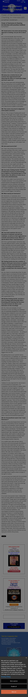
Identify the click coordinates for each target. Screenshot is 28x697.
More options (14, 681)
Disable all (14, 686)
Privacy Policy (6, 677)
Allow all (14, 692)
